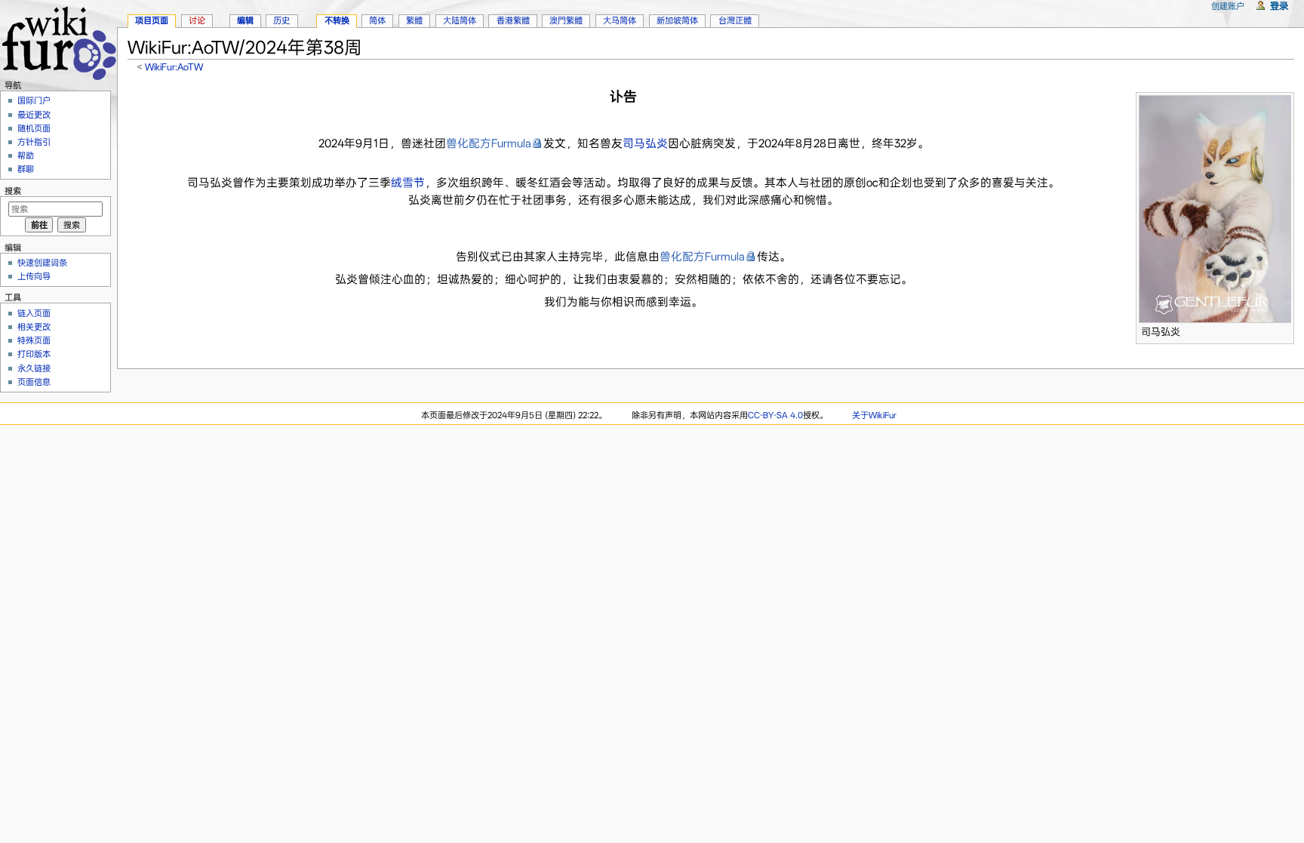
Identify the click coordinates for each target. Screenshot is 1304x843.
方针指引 (34, 142)
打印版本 (34, 354)
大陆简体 (459, 20)
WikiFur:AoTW (174, 66)
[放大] (1283, 329)
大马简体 (619, 20)
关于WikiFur (874, 415)
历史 (281, 20)
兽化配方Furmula (488, 143)
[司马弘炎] (1215, 208)
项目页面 (151, 20)
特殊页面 (34, 340)
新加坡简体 (677, 20)
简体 (377, 20)
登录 (1279, 5)
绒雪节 (408, 182)
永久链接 (34, 368)
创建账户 (1227, 6)
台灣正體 (735, 20)
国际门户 (34, 100)
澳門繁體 (566, 20)
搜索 (13, 191)
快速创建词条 (42, 262)
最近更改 (34, 114)
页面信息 (34, 382)
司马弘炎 (645, 143)
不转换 (336, 20)
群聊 (25, 169)
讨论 (197, 20)
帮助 (25, 155)
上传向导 (34, 276)
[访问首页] (58, 41)
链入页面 (34, 313)
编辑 (245, 20)
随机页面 (34, 128)
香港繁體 (513, 20)
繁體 (414, 20)
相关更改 (34, 327)
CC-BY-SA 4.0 (775, 415)
